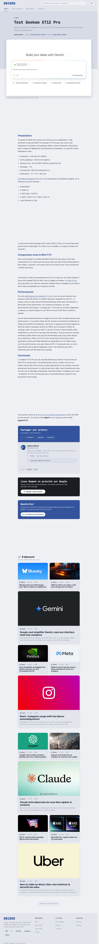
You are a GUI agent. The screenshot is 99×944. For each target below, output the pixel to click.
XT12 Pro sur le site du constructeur (51, 415)
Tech (6, 9)
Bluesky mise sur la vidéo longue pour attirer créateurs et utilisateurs (32, 586)
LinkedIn (40, 437)
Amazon (59, 417)
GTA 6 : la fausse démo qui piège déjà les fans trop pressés (31, 838)
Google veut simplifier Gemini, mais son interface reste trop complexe (47, 633)
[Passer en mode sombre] (91, 3)
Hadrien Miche (18, 34)
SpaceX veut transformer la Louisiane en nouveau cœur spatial (64, 756)
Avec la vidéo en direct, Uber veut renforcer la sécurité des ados (45, 886)
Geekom (29, 469)
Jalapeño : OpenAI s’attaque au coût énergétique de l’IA (64, 924)
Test (35, 469)
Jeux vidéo (30, 9)
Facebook (30, 437)
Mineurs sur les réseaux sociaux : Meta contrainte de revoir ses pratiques (63, 669)
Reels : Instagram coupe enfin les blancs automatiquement (42, 717)
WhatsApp (50, 437)
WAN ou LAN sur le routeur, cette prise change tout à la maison (63, 586)
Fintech (41, 9)
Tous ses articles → (42, 456)
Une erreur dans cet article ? (41, 460)
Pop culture (16, 9)
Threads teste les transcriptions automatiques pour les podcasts (31, 924)
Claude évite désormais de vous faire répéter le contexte (46, 803)
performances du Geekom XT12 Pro (38, 296)
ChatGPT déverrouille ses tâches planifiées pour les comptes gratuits (32, 756)
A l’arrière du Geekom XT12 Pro (30, 179)
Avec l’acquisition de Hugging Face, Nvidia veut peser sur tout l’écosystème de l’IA (32, 669)
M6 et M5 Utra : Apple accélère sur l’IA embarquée (64, 838)
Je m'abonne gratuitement (34, 514)
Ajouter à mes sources (34, 492)
